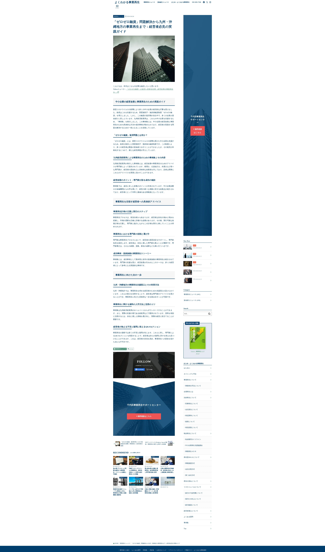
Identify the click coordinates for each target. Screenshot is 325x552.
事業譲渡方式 (190, 463)
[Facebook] (204, 2)
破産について (190, 421)
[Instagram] (210, 2)
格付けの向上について (193, 499)
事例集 (186, 523)
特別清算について (191, 427)
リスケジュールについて (192, 487)
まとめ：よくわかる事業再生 (180, 2)
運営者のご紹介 (125, 550)
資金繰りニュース (163, 2)
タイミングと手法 (190, 374)
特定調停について (191, 415)
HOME (116, 543)
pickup (131, 349)
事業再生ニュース (149, 2)
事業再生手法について (193, 386)
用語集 (152, 550)
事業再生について (190, 380)
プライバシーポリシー (176, 550)
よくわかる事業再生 (127, 2)
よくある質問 (188, 517)
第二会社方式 (190, 475)
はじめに (187, 368)
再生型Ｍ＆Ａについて (191, 457)
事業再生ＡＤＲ (190, 451)
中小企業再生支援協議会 (194, 445)
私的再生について (190, 433)
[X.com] (207, 2)
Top (185, 528)
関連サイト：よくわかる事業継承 (196, 550)
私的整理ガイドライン (193, 439)
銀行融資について (191, 505)
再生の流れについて (191, 481)
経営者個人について (191, 511)
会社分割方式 (190, 469)
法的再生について (190, 397)
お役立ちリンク (161, 550)
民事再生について (191, 403)
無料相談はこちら (144, 416)
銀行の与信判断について (194, 493)
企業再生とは (188, 391)
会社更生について (191, 409)
